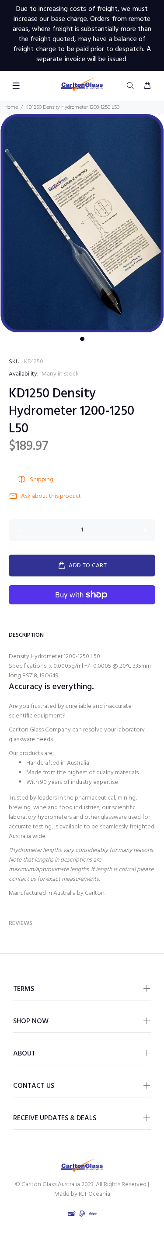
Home (11, 107)
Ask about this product (51, 496)
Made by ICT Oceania (82, 1194)
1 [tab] (82, 339)
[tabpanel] (82, 223)
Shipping (41, 480)
